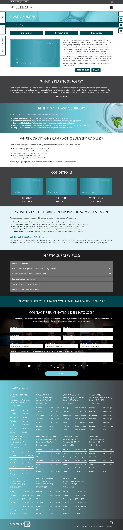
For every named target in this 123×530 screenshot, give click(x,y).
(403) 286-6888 (68, 403)
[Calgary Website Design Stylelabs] (20, 524)
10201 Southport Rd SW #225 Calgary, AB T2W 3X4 (73, 481)
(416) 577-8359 (94, 445)
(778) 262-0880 (68, 445)
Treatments (63, 33)
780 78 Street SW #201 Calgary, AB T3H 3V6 (44, 397)
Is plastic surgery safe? (20, 263)
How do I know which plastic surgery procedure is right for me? (34, 269)
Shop (3, 29)
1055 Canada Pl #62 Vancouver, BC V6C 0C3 (71, 439)
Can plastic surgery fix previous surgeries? (26, 284)
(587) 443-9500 (15, 487)
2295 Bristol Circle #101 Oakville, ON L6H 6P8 (97, 439)
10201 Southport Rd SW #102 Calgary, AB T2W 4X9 (73, 397)
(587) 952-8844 (68, 487)
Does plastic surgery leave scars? (24, 279)
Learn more (26, 201)
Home (12, 25)
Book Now (27, 33)
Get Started (61, 97)
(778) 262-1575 (41, 487)
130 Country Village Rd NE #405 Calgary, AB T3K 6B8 (100, 397)
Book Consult (83, 70)
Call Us (96, 70)
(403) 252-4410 (15, 405)
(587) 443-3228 (41, 403)
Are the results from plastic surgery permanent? (29, 274)
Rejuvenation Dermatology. (90, 526)
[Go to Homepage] (22, 7)
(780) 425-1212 (15, 447)
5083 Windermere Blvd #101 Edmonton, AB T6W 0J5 (46, 439)
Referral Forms (3, 45)
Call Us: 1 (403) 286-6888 (19, 2)
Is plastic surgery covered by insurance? (26, 289)
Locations (97, 33)
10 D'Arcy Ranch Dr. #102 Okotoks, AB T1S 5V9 (18, 481)
